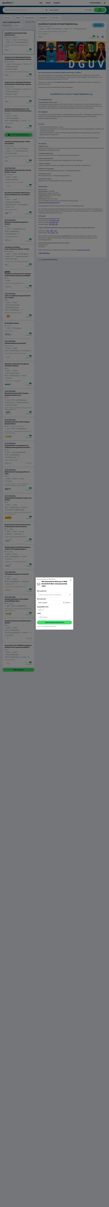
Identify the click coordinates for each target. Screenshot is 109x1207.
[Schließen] (70, 580)
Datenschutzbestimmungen (49, 626)
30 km (67, 602)
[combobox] (53, 595)
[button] (43, 610)
